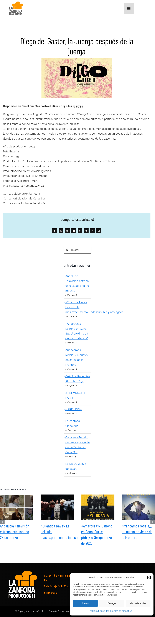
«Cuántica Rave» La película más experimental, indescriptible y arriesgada (57, 507)
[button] (148, 577)
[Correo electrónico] (99, 231)
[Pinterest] (92, 231)
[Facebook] (54, 231)
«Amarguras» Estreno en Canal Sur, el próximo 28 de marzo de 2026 (97, 507)
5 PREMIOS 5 (73, 409)
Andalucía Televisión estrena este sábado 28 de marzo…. (16, 507)
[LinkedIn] (74, 231)
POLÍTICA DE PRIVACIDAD (121, 611)
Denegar (111, 603)
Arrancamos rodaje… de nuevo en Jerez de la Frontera (138, 507)
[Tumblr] (86, 231)
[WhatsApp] (80, 231)
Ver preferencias (138, 603)
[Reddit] (67, 231)
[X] (61, 231)
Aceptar (85, 603)
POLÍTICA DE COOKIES (99, 611)
